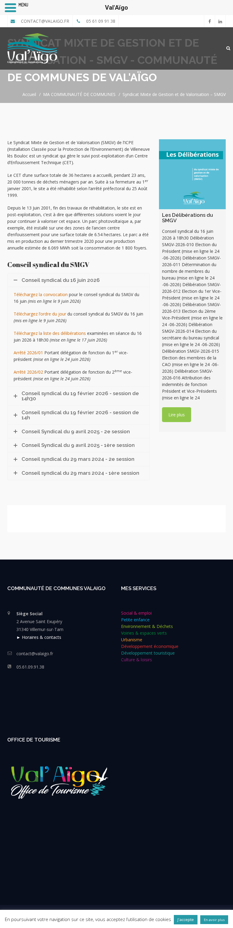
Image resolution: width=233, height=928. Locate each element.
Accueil (29, 94)
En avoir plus (214, 919)
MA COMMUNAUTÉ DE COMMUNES (79, 94)
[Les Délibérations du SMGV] (192, 174)
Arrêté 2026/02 (28, 372)
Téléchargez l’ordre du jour (40, 314)
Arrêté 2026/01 (28, 352)
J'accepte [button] (185, 919)
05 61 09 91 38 (100, 21)
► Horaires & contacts (38, 637)
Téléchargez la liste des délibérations (50, 333)
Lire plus (176, 415)
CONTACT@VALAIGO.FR (44, 21)
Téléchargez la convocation (41, 294)
